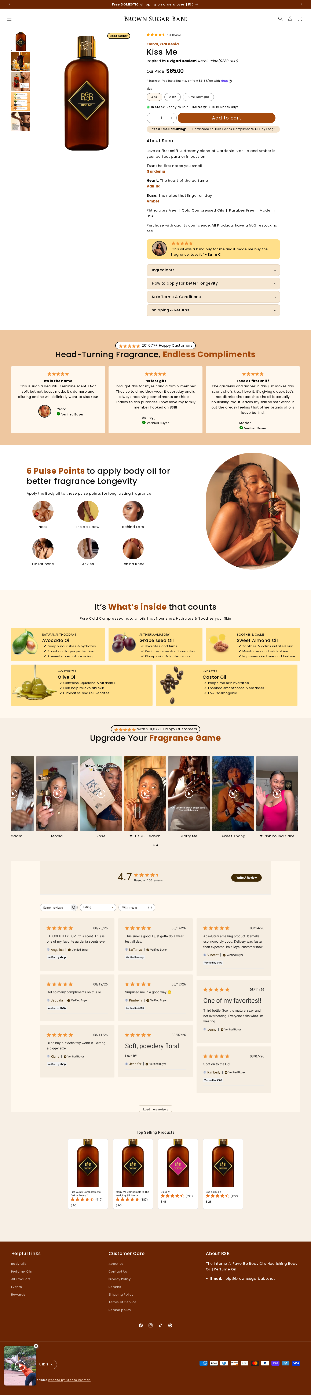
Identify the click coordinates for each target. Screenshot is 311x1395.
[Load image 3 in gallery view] (20, 81)
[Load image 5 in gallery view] (20, 121)
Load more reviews (155, 1109)
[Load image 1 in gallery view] (20, 41)
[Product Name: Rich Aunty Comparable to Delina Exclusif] (88, 1174)
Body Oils (19, 1264)
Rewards (18, 1294)
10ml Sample (198, 97)
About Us (116, 1264)
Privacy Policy (120, 1279)
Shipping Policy (121, 1294)
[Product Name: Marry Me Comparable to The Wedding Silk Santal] (133, 1174)
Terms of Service (122, 1302)
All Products (21, 1279)
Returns (115, 1287)
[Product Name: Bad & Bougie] (223, 1174)
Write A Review (247, 877)
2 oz (172, 97)
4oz (154, 97)
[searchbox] (55, 907)
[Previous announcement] (12, 4)
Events (16, 1287)
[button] (9, 19)
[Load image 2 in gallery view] (20, 61)
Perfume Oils (21, 1271)
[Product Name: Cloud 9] (178, 1174)
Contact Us (118, 1271)
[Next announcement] (299, 4)
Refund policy (120, 1310)
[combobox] (98, 907)
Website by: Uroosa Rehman (69, 1380)
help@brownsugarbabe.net (249, 1278)
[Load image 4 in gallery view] (20, 101)
